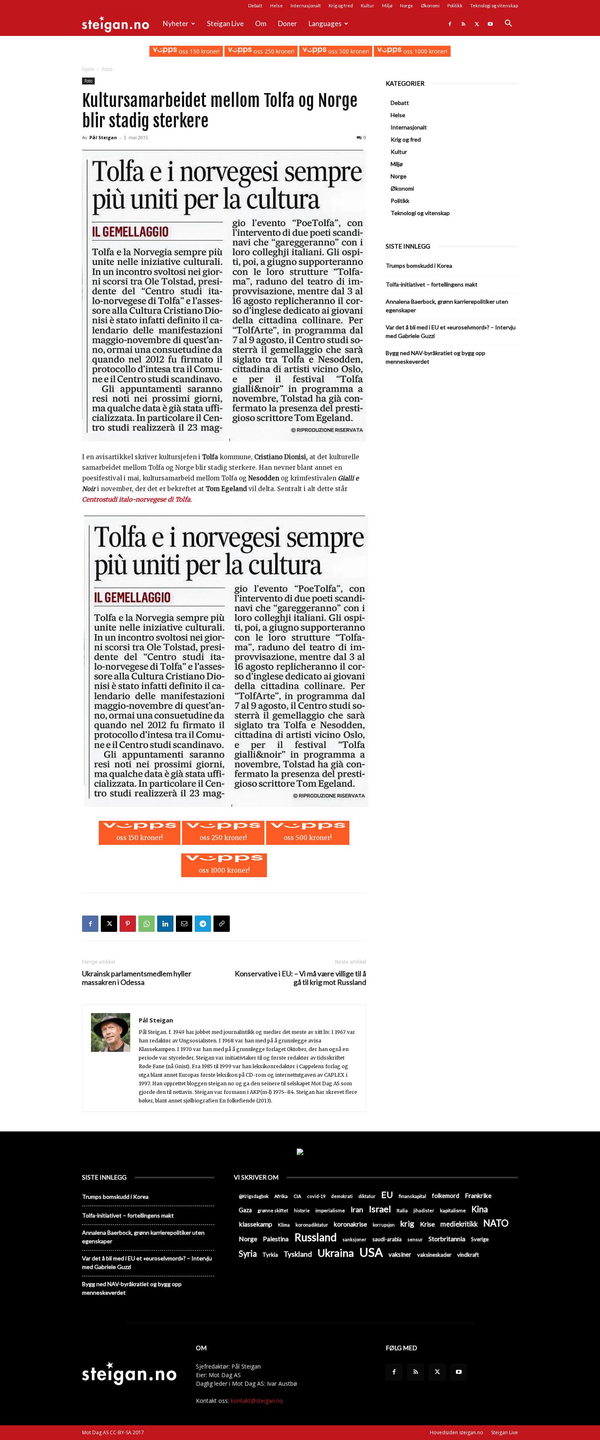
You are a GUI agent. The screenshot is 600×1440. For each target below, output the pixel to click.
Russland (315, 1237)
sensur (415, 1239)
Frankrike (478, 1195)
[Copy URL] (221, 924)
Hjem (88, 69)
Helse (276, 5)
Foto (88, 81)
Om (261, 23)
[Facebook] (450, 23)
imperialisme (330, 1210)
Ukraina (336, 1253)
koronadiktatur (312, 1224)
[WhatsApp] (146, 924)
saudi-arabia (387, 1239)
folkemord (445, 1195)
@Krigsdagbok (254, 1196)
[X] (477, 23)
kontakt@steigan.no (257, 1400)
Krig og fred (341, 5)
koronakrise (350, 1224)
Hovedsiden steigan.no (456, 1432)
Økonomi (430, 5)
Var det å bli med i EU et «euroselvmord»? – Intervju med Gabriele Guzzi (451, 331)
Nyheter (176, 23)
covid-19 (316, 1196)
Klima (284, 1224)
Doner (287, 23)
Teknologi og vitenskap (494, 5)
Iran (357, 1209)
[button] (508, 24)
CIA (297, 1196)
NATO (496, 1223)
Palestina (276, 1238)
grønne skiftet (273, 1210)
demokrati (342, 1196)
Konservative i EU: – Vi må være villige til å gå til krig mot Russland (300, 978)
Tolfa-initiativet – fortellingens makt (432, 284)
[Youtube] (490, 23)
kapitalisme (453, 1210)
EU (387, 1195)
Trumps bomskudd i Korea (419, 265)
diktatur (367, 1196)
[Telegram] (203, 924)
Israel (380, 1208)
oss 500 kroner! (348, 51)
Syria (248, 1253)
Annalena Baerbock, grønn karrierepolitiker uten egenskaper (447, 305)
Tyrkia (270, 1254)
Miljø (387, 5)
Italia (402, 1210)
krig (407, 1223)
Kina (479, 1209)
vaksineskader (434, 1254)
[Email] (184, 924)
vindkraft (468, 1254)
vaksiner (400, 1254)
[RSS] (463, 23)
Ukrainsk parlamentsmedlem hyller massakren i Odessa (136, 978)
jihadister (423, 1210)
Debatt (255, 5)
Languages (325, 23)
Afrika (281, 1196)
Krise (427, 1224)
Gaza (245, 1210)
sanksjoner (354, 1239)
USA (371, 1252)
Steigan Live (225, 23)
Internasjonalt (306, 5)
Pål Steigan (103, 137)
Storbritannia (447, 1238)
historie (302, 1210)
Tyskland (298, 1254)
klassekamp (255, 1224)
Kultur (367, 5)
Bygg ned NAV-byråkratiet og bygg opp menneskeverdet (435, 357)
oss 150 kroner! (198, 51)
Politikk (454, 5)
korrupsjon (384, 1224)
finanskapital (412, 1196)
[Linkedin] (165, 924)
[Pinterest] (128, 924)
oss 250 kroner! (273, 51)
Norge (406, 5)
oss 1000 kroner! (424, 51)
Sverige (480, 1239)
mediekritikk (459, 1224)
